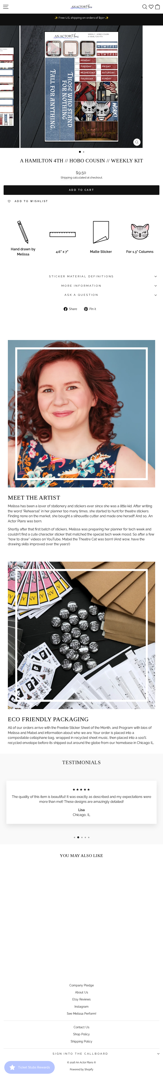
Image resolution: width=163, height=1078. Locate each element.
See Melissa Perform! (81, 1013)
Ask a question (81, 294)
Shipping (66, 177)
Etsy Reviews (81, 999)
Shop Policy (81, 1034)
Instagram (81, 1006)
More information (81, 285)
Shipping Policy (81, 1041)
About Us (81, 992)
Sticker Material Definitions (81, 276)
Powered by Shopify (81, 1069)
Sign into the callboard (80, 1053)
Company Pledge (81, 985)
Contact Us (81, 1027)
